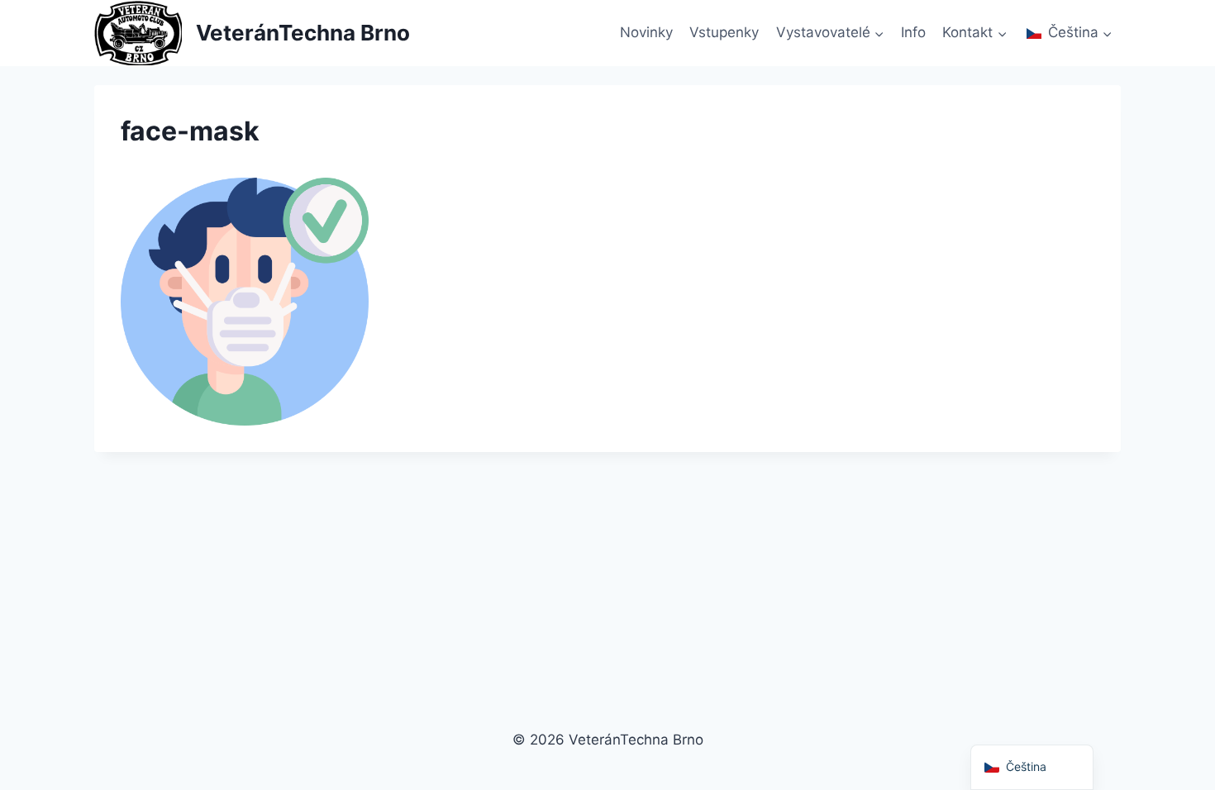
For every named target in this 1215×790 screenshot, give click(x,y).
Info (913, 32)
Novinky (646, 32)
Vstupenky (724, 32)
